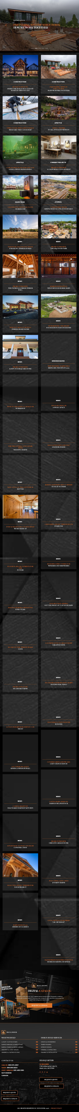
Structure (20, 608)
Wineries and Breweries (58, 565)
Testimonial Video (59, 684)
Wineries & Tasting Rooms (11, 1052)
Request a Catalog (51, 1086)
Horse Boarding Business (59, 961)
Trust (20, 728)
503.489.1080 (18, 1070)
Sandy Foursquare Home (20, 368)
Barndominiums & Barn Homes (12, 1044)
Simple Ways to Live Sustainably (58, 208)
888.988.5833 (12, 1068)
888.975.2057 (13, 1065)
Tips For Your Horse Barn (58, 287)
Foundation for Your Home (58, 327)
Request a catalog (39, 1005)
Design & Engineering (48, 1042)
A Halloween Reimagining (20, 168)
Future (20, 568)
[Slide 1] (32, 48)
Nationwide (7, 1073)
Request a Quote (50, 1079)
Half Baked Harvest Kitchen (20, 807)
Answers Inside (58, 446)
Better (20, 488)
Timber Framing (46, 1044)
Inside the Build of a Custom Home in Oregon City (20, 88)
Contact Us (7, 1060)
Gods (20, 648)
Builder (58, 723)
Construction (20, 847)
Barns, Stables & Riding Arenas (12, 1047)
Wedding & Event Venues (10, 1050)
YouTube (47, 1072)
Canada (5, 1075)
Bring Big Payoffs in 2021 (59, 367)
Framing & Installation (49, 1052)
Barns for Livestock (58, 802)
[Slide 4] (43, 48)
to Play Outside (58, 486)
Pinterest (43, 1072)
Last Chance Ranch (58, 763)
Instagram (41, 1072)
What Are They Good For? (20, 129)
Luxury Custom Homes (9, 1042)
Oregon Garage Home (58, 842)
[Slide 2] (36, 48)
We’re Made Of (20, 528)
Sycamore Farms (20, 688)
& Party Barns (58, 882)
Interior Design (46, 1047)
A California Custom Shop (59, 168)
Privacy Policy (56, 1108)
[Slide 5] (46, 48)
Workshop (20, 407)
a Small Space (58, 406)
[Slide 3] (39, 48)
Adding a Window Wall (20, 767)
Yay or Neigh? (58, 921)
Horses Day (20, 208)
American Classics (20, 926)
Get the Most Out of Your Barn (58, 604)
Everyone (59, 525)
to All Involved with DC (58, 129)
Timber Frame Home (20, 328)
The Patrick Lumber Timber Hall (20, 288)
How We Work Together (59, 88)
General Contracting (48, 1050)
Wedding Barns (20, 448)
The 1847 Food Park (58, 247)
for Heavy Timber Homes (20, 248)
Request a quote (9, 1092)
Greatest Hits (58, 644)
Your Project (20, 886)
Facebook (45, 1072)
